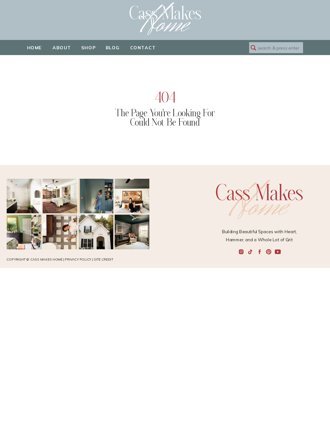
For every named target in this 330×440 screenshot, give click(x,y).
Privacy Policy (78, 259)
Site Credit (103, 259)
